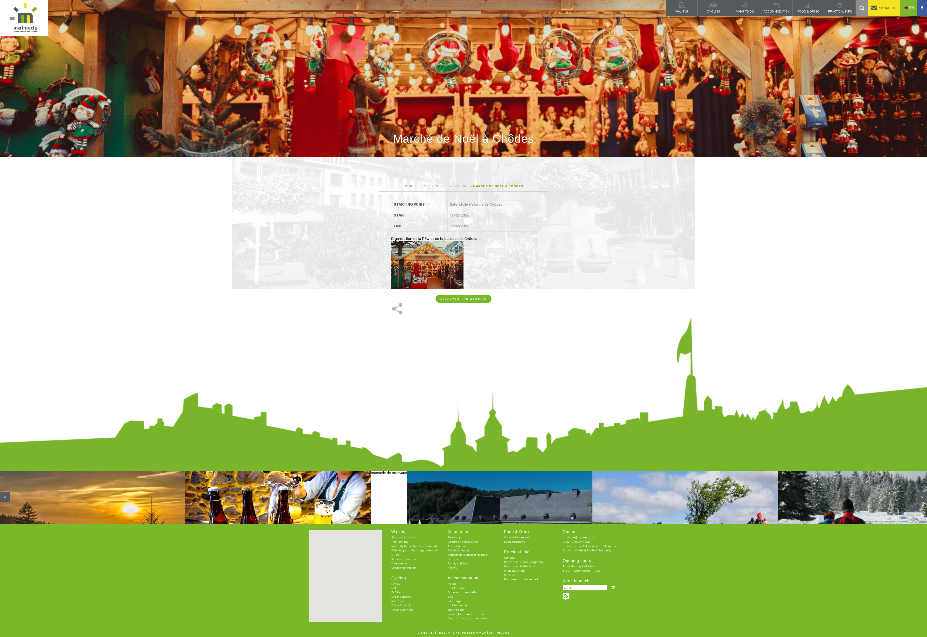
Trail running (399, 541)
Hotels (452, 583)
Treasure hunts (401, 563)
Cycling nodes (401, 596)
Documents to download (521, 579)
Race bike (398, 601)
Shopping (454, 537)
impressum (468, 632)
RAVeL (395, 583)
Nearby (452, 567)
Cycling (713, 11)
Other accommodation (463, 592)
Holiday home (457, 588)
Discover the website (463, 298)
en (911, 8)
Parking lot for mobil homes (466, 614)
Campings (454, 601)
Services (509, 575)
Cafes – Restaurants (517, 537)
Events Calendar (458, 550)
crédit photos (496, 632)
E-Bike (395, 592)
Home (408, 186)
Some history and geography (523, 562)
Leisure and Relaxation (463, 541)
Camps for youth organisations (468, 618)
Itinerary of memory (404, 559)
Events (424, 186)
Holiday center (457, 605)
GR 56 (395, 554)
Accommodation (777, 11)
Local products (514, 541)
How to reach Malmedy (519, 566)
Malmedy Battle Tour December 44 (414, 546)
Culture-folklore (452, 186)
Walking (681, 11)
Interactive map (514, 570)
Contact (509, 557)
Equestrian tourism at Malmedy (468, 554)
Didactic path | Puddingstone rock (414, 550)
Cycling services (402, 609)
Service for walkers (403, 567)
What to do (745, 11)
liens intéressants (436, 632)
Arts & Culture (457, 546)
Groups (453, 559)
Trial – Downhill (401, 605)
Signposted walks (403, 537)
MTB (394, 588)
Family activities (458, 563)
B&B (450, 596)
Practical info (840, 11)
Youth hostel (456, 609)
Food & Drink (808, 11)
